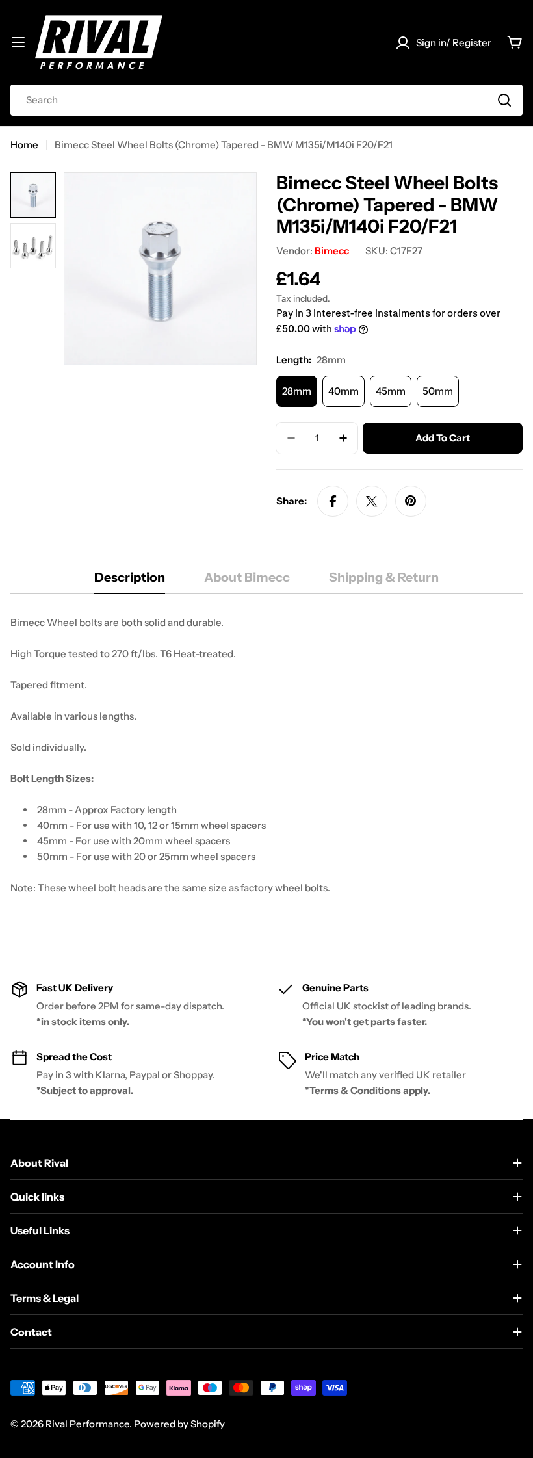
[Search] (504, 100)
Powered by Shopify (179, 1424)
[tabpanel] (266, 771)
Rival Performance (87, 1424)
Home (24, 144)
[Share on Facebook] (332, 501)
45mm (391, 391)
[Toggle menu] (18, 42)
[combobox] (266, 100)
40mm (343, 391)
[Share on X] (371, 501)
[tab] (129, 581)
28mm (296, 391)
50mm (437, 391)
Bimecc (332, 250)
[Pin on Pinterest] (410, 501)
